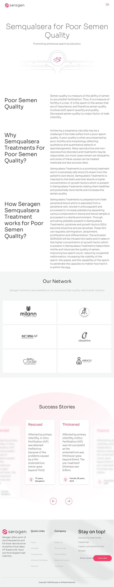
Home (33, 542)
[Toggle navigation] (107, 5)
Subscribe (102, 558)
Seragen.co (56, 582)
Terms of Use (60, 548)
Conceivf (35, 548)
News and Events (61, 560)
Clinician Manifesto (39, 560)
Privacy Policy (60, 554)
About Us (58, 542)
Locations (58, 566)
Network (34, 566)
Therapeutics (36, 554)
